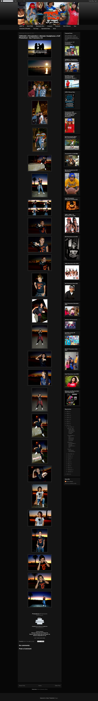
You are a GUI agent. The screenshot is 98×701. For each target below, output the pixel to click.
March (69, 467)
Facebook (57, 26)
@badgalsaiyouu (39, 620)
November (70, 454)
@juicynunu (39, 623)
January (70, 471)
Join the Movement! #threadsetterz (71, 450)
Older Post (57, 685)
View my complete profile (70, 483)
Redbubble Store (40, 26)
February (70, 469)
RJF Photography (43, 613)
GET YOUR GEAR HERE (39, 638)
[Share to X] (40, 641)
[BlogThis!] (39, 641)
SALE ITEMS (30, 26)
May (69, 463)
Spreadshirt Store (45, 28)
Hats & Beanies (67, 26)
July (69, 459)
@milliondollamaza (39, 622)
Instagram (49, 26)
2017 (68, 419)
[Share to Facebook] (42, 641)
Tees (75, 26)
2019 (68, 415)
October (70, 456)
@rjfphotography (39, 615)
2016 (68, 421)
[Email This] (38, 641)
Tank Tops (35, 28)
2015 (68, 423)
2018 (68, 417)
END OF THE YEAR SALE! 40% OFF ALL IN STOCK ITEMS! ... (71, 431)
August (69, 457)
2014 (68, 425)
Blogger (56, 698)
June (69, 461)
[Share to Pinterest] (43, 641)
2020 (68, 413)
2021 (68, 411)
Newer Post (22, 685)
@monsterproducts (40, 627)
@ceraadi (40, 619)
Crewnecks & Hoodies (24, 28)
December (70, 426)
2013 (68, 474)
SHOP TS (21, 26)
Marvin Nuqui (69, 481)
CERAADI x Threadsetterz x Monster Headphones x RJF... (71, 445)
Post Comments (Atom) (42, 689)
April (69, 465)
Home (54, 28)
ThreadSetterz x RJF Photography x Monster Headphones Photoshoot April (72, 37)
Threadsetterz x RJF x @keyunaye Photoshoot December (71, 438)
